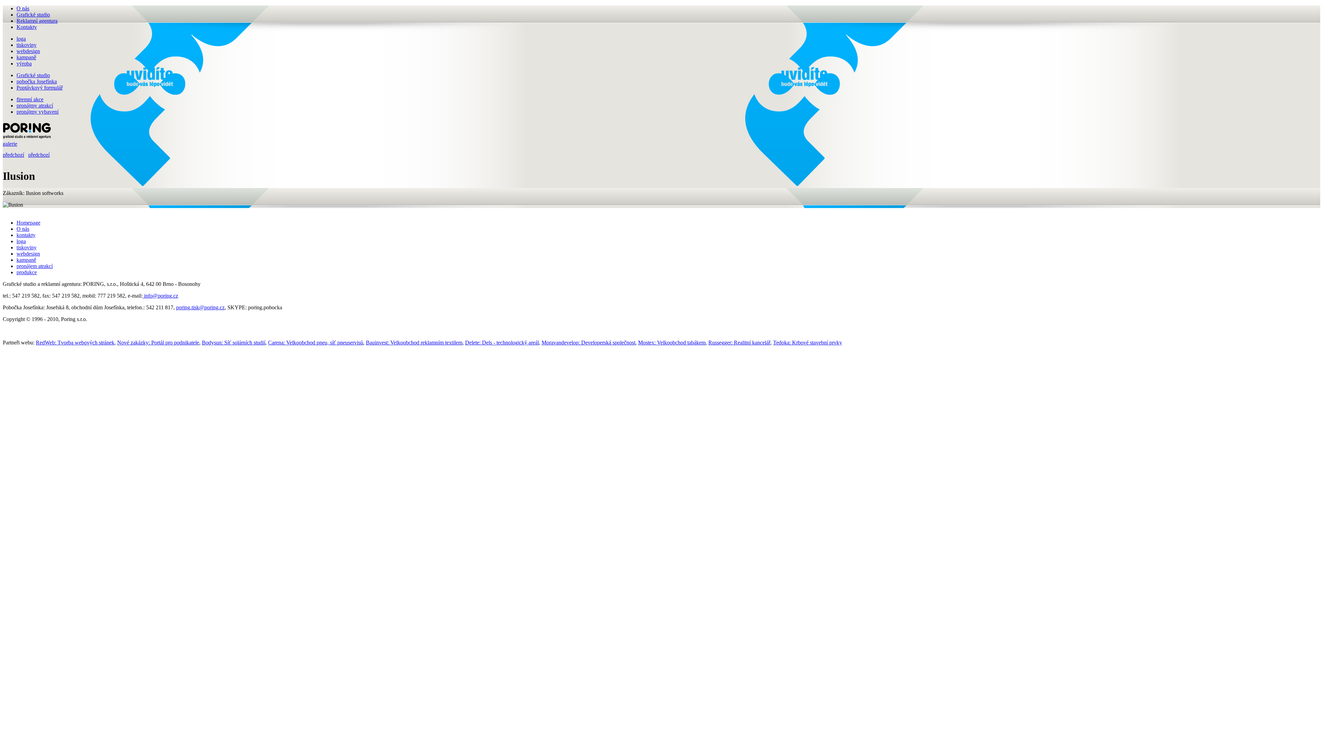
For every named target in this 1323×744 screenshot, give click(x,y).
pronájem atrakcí (35, 266)
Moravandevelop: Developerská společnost (588, 342)
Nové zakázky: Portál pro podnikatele (158, 342)
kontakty (26, 235)
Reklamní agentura (37, 21)
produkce (27, 272)
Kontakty (27, 27)
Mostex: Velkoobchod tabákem (672, 342)
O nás (23, 8)
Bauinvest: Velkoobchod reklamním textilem (414, 342)
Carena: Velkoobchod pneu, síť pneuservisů (315, 342)
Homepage (28, 223)
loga (21, 241)
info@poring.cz (160, 296)
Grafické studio (33, 15)
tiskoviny (27, 247)
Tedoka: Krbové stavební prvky (807, 342)
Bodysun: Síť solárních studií (233, 342)
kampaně (26, 260)
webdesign (28, 254)
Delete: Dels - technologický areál (502, 342)
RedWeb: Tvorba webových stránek (75, 342)
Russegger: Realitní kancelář (739, 342)
